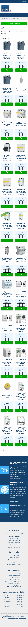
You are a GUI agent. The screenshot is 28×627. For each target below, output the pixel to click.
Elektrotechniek (14, 555)
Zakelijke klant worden (14, 540)
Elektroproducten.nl (19, 616)
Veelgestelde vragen (14, 536)
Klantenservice (14, 538)
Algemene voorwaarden (14, 547)
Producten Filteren (14, 23)
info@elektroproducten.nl (16, 581)
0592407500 (17, 583)
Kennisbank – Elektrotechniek (14, 534)
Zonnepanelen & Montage (14, 564)
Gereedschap (14, 562)
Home (3, 18)
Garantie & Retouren (14, 543)
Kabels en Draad (14, 558)
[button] (7, 70)
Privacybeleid (14, 545)
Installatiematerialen (14, 560)
